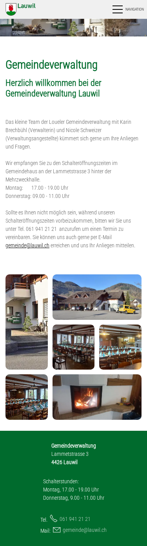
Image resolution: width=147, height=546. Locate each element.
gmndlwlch (85, 530)
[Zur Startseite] (28, 9)
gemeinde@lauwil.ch (27, 245)
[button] (127, 9)
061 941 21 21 (75, 519)
